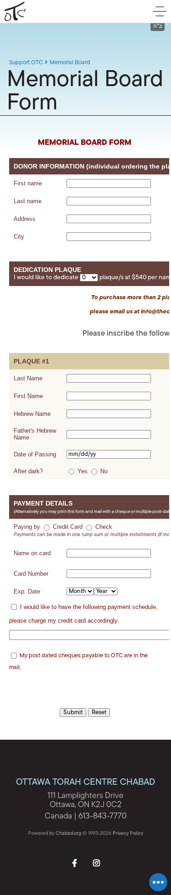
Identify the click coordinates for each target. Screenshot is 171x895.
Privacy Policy (128, 833)
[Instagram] (96, 862)
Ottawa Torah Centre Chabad (52, 11)
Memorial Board (70, 63)
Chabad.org (68, 833)
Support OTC (26, 63)
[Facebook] (74, 862)
